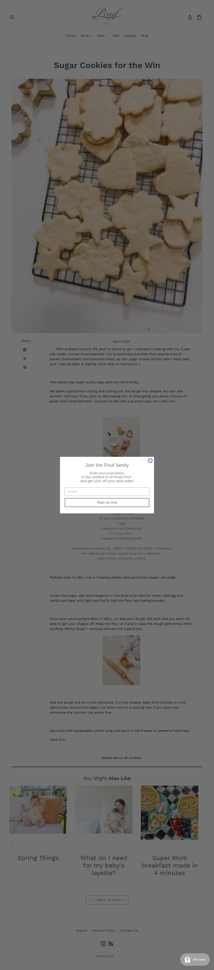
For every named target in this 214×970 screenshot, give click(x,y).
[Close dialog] (150, 460)
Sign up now (107, 502)
